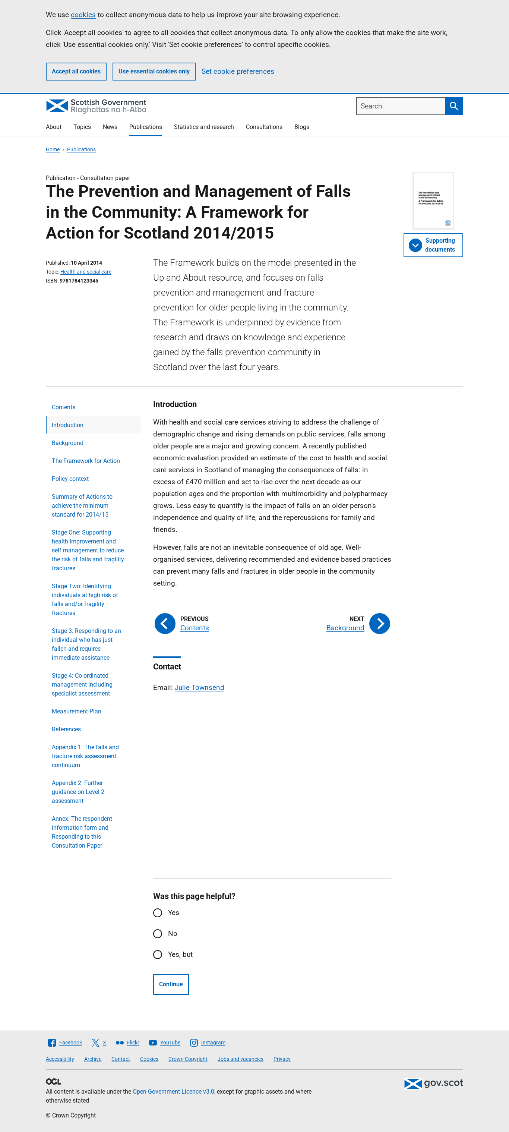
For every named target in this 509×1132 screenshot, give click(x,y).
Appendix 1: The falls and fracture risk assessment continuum (85, 756)
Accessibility (60, 1059)
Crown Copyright (188, 1059)
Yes (173, 912)
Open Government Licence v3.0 (173, 1091)
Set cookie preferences (238, 71)
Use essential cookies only (154, 71)
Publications (145, 126)
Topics (82, 126)
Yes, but (180, 954)
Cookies (149, 1059)
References (66, 729)
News (110, 126)
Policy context (70, 478)
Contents (63, 407)
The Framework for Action (86, 460)
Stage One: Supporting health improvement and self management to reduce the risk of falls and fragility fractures (88, 550)
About (53, 126)
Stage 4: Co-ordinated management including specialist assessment (82, 684)
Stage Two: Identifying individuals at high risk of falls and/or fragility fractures (85, 600)
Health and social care (85, 272)
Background (67, 443)
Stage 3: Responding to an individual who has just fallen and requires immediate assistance (86, 644)
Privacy (282, 1059)
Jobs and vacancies (240, 1059)
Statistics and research (204, 126)
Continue (171, 984)
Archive (92, 1059)
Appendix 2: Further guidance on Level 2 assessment (78, 791)
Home (53, 149)
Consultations (264, 126)
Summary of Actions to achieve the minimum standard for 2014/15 (82, 505)
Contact (120, 1059)
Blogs (301, 126)
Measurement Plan (76, 711)
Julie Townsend (199, 687)
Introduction (67, 425)
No (172, 933)
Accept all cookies (76, 71)
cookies (83, 14)
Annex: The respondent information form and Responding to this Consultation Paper (82, 832)
